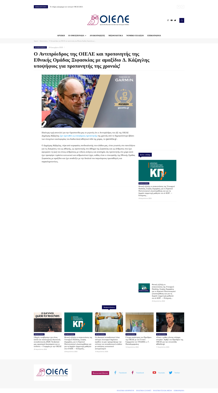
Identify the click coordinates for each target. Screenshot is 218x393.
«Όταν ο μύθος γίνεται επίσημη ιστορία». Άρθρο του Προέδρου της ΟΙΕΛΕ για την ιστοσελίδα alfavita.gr (169, 340)
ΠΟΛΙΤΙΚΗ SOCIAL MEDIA (162, 390)
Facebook (123, 373)
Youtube (161, 373)
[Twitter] (175, 20)
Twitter (177, 373)
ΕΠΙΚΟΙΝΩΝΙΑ (179, 390)
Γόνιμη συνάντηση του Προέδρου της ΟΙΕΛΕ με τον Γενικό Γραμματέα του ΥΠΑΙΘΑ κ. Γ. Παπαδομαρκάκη (138, 340)
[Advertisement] (157, 109)
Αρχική (36, 41)
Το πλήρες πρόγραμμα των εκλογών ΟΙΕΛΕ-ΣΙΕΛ (66, 7)
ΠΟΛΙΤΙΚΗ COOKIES (143, 390)
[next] (182, 6)
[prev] (178, 6)
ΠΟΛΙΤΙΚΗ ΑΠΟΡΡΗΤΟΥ (125, 390)
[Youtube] (171, 20)
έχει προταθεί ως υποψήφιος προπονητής (78, 135)
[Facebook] (168, 20)
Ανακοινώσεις (44, 41)
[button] (181, 20)
